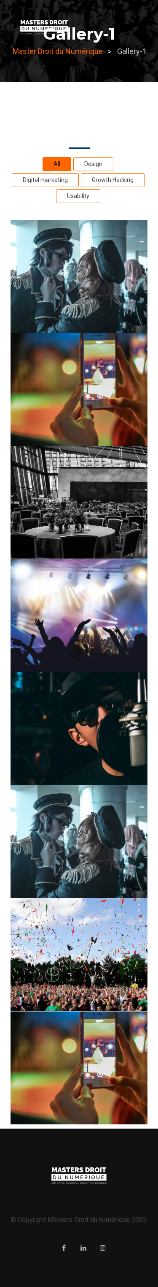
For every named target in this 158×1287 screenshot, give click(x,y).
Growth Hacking (113, 180)
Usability (78, 196)
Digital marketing (45, 180)
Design (93, 164)
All (57, 164)
